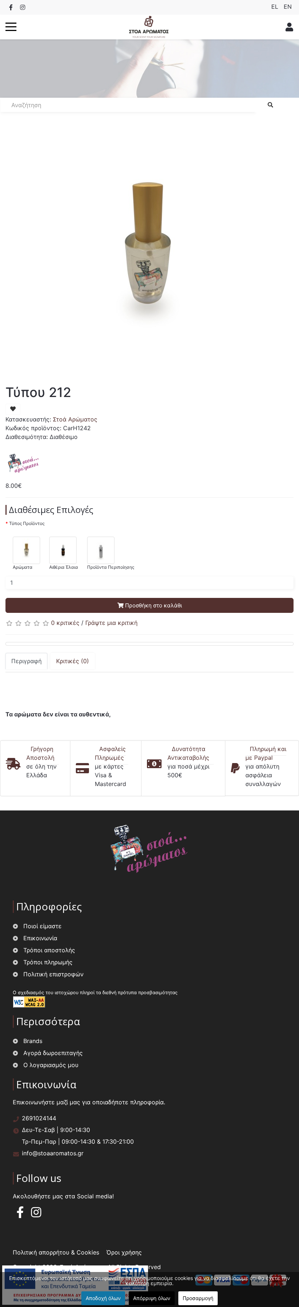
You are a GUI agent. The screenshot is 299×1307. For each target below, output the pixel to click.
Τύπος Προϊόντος (26, 523)
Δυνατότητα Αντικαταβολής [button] (188, 753)
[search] (270, 105)
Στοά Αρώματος (75, 419)
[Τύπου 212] (147, 251)
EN (288, 6)
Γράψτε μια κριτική (111, 622)
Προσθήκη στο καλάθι (153, 605)
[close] (287, 27)
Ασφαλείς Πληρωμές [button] (110, 753)
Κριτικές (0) (72, 661)
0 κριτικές (65, 622)
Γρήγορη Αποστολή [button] (40, 753)
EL (275, 6)
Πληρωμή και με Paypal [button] (265, 753)
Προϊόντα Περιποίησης (110, 567)
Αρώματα (22, 567)
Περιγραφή (26, 661)
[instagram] (36, 1214)
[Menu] (10, 27)
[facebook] (20, 1214)
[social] (11, 7)
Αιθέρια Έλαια (63, 567)
